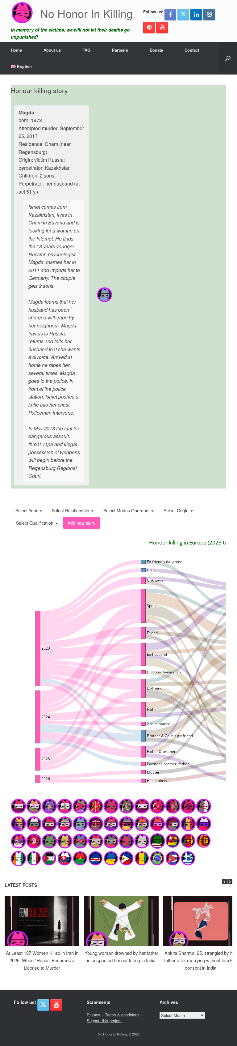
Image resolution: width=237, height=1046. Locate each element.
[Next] (229, 881)
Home (16, 50)
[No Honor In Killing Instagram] (209, 14)
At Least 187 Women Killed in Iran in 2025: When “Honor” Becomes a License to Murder (42, 960)
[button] (228, 58)
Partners (120, 50)
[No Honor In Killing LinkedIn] (196, 14)
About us (52, 50)
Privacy (93, 1015)
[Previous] (224, 881)
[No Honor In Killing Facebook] (170, 14)
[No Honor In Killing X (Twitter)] (183, 14)
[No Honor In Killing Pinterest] (149, 27)
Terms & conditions (122, 1015)
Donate (156, 50)
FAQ (86, 50)
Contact (192, 50)
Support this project (104, 1020)
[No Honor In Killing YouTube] (162, 27)
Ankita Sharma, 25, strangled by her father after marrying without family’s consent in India (200, 960)
